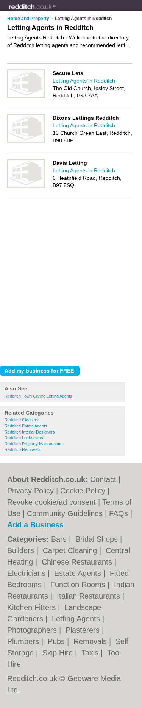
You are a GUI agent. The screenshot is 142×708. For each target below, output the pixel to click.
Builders (21, 550)
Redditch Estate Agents (26, 426)
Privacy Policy (30, 491)
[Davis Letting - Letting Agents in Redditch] (26, 186)
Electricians (27, 573)
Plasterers (84, 630)
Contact (103, 479)
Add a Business (35, 525)
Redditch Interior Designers (30, 432)
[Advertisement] (71, 286)
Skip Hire (58, 653)
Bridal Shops (97, 539)
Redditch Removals (23, 449)
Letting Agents (77, 618)
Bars (60, 539)
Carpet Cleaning (71, 550)
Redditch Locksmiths (24, 437)
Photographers (33, 630)
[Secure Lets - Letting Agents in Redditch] (26, 96)
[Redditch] (57, 12)
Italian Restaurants (89, 596)
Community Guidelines (65, 513)
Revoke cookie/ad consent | (54, 502)
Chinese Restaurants (78, 562)
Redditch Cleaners (22, 420)
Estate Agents (78, 573)
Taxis (91, 653)
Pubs (57, 641)
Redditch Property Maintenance (33, 443)
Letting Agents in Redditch (84, 81)
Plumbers (24, 641)
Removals (91, 641)
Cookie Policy (82, 491)
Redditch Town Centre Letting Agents (38, 396)
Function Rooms (79, 584)
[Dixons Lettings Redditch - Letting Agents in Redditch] (26, 141)
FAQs (118, 513)
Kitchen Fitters (32, 607)
